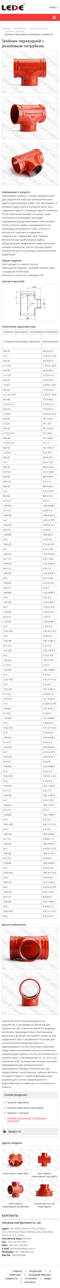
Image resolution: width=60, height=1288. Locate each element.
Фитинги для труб (39, 28)
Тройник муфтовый (18, 1102)
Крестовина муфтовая (15, 1173)
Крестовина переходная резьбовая (15, 1205)
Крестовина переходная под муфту (44, 1175)
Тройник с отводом (18, 1112)
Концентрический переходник (44, 1205)
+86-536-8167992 (17, 1241)
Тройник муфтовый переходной (25, 1107)
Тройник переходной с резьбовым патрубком (26, 1119)
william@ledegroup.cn (22, 1248)
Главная (6, 28)
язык (53, 7)
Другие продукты (12, 1142)
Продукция (20, 28)
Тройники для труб (14, 31)
